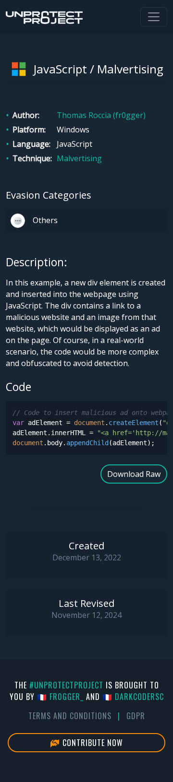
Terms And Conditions (69, 716)
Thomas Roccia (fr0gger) (101, 115)
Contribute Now (91, 742)
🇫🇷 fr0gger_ (60, 696)
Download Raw (134, 474)
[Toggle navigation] (153, 16)
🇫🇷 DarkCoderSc (133, 696)
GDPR (135, 716)
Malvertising (79, 158)
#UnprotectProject (66, 685)
